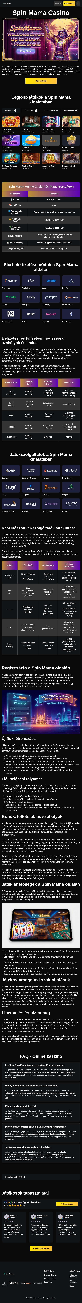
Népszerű (9, 110)
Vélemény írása (67, 1204)
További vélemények (41, 1248)
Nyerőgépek (69, 110)
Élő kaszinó (29, 110)
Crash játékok (49, 110)
